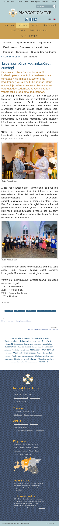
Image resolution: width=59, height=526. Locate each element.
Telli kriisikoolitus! (39, 30)
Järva (36, 444)
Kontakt (53, 1)
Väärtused (17, 411)
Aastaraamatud (39, 430)
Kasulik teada (10, 47)
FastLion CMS (50, 523)
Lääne (16, 447)
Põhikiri (33, 411)
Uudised (19, 1)
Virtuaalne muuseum (20, 427)
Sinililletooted (30, 57)
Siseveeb (45, 1)
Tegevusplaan (35, 1)
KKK (27, 1)
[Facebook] (31, 19)
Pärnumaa (29, 447)
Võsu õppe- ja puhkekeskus (33, 415)
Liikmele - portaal (8, 1)
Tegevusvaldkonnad (25, 43)
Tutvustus (8, 25)
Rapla (36, 447)
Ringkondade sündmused (43, 52)
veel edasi (18, 490)
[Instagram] (26, 19)
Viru (21, 454)
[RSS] (35, 19)
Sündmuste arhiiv (11, 57)
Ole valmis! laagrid (20, 401)
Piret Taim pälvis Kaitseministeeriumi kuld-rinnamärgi (42, 329)
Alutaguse (17, 444)
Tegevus (22, 25)
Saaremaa (17, 451)
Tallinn (31, 451)
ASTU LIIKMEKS (29, 36)
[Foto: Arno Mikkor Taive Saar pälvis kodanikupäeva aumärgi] (29, 177)
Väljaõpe (7, 43)
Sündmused (22, 52)
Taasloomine (34, 424)
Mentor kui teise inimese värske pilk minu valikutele (16, 321)
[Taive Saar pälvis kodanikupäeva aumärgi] (29, 13)
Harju (24, 444)
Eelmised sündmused (21, 398)
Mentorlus (8, 52)
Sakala (25, 451)
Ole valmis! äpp (35, 398)
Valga (16, 454)
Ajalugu (35, 25)
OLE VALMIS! (18, 30)
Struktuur (26, 411)
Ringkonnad (49, 25)
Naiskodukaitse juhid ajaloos (23, 430)
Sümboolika (18, 415)
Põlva (22, 447)
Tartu (36, 451)
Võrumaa (28, 454)
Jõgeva (30, 444)
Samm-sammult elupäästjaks (34, 47)
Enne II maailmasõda (21, 424)
